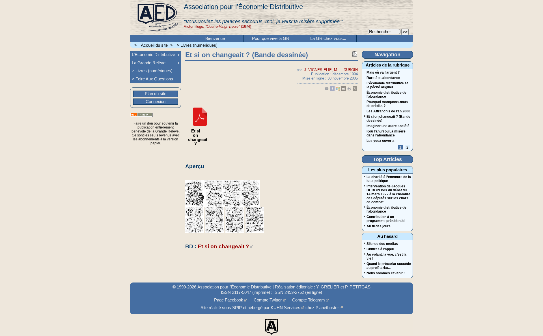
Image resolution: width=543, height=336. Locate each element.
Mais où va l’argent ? (383, 72)
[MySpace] (343, 89)
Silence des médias (382, 244)
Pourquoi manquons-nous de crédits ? (387, 104)
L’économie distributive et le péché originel (387, 85)
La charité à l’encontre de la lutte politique (389, 179)
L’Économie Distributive (153, 54)
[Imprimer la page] (349, 89)
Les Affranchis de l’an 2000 (388, 111)
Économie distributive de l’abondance (386, 95)
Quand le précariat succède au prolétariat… (389, 266)
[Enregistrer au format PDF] (354, 54)
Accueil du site (154, 45)
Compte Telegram (308, 300)
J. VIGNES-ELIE (318, 70)
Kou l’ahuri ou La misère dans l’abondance (386, 133)
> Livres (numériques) (197, 45)
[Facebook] (332, 89)
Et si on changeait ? (223, 246)
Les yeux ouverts (381, 141)
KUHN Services (285, 307)
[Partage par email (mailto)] (326, 89)
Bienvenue (215, 38)
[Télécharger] (200, 127)
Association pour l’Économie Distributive (243, 6)
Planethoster (327, 307)
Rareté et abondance (383, 78)
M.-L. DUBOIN (346, 70)
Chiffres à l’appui (380, 249)
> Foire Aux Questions (152, 79)
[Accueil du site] (157, 17)
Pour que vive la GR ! (272, 38)
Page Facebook (228, 300)
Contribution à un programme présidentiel (386, 219)
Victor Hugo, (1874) (217, 26)
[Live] (338, 89)
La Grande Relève (148, 63)
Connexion (155, 101)
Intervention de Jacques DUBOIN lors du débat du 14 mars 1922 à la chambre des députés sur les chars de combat (388, 194)
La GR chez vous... (328, 38)
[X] (355, 89)
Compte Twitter (268, 300)
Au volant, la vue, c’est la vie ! (386, 256)
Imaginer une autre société (388, 126)
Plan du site (155, 93)
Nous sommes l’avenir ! (386, 273)
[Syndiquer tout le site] (141, 115)
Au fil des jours (379, 226)
